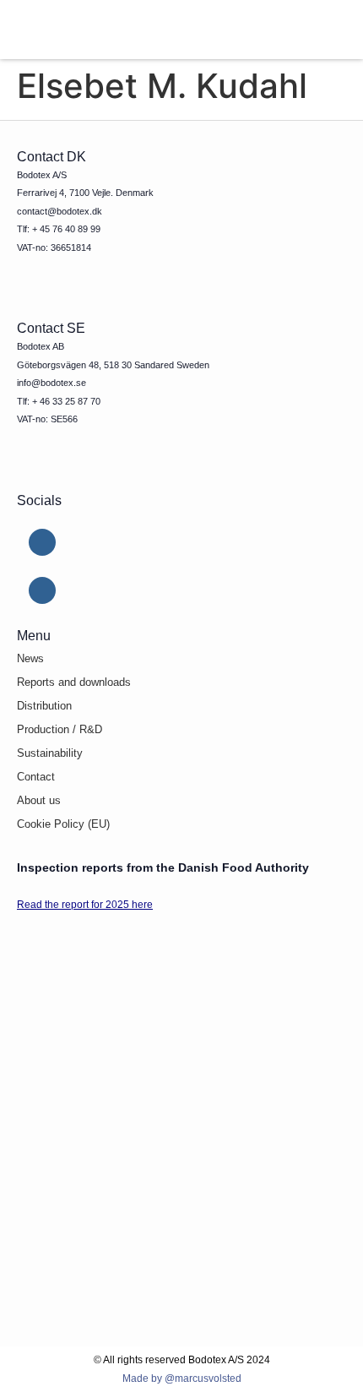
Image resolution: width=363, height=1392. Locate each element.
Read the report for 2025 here (85, 905)
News (30, 658)
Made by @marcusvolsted (181, 1378)
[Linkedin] (42, 542)
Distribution (44, 705)
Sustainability (50, 753)
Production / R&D (59, 729)
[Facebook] (42, 590)
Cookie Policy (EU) (63, 824)
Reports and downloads (74, 682)
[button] (307, 29)
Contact (36, 776)
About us (39, 800)
